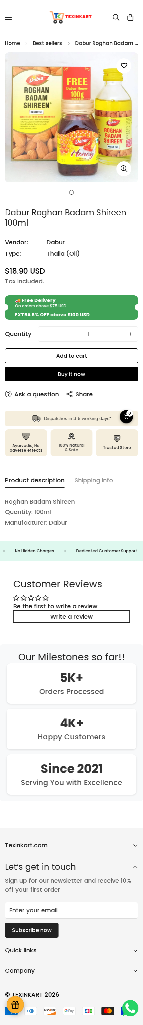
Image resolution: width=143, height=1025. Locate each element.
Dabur (56, 242)
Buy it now (71, 374)
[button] (130, 17)
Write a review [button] (71, 616)
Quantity (18, 334)
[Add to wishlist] (123, 65)
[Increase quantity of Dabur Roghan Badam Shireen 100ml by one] (130, 334)
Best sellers (47, 43)
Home (12, 43)
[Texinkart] (71, 17)
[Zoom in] (123, 168)
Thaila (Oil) (63, 253)
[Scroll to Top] (131, 989)
